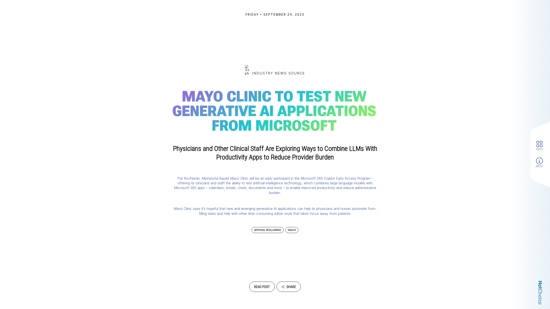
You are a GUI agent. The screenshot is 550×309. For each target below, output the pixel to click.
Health (292, 230)
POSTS (539, 149)
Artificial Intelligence (267, 230)
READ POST (262, 287)
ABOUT (539, 166)
